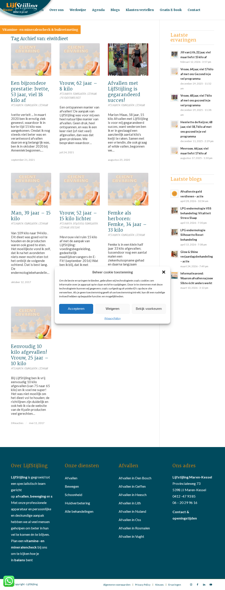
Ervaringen (30, 105)
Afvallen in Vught (131, 536)
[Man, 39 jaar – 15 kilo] (31, 189)
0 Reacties (17, 423)
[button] (163, 272)
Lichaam (43, 105)
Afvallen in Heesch (133, 495)
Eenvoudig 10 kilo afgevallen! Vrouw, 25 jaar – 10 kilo (30, 355)
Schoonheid (73, 495)
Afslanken (17, 105)
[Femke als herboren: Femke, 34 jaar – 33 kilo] (128, 189)
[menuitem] (8, 10)
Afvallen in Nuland (132, 511)
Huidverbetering (77, 503)
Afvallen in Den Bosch (135, 478)
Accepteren (76, 308)
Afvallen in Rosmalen (134, 528)
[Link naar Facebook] (197, 584)
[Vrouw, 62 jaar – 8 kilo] (80, 59)
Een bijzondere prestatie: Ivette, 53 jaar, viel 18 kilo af (30, 91)
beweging (38, 496)
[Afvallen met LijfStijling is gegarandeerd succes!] (128, 59)
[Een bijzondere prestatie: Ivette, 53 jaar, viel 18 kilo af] (31, 59)
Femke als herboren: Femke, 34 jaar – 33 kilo (127, 221)
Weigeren (112, 308)
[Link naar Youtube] (210, 584)
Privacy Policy (113, 318)
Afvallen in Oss (130, 520)
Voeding (75, 227)
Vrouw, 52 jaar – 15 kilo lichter (78, 215)
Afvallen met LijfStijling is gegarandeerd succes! (124, 91)
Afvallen (71, 478)
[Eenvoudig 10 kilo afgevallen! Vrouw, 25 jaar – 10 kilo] (31, 323)
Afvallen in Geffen (132, 486)
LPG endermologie (70, 97)
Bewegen (78, 223)
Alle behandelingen (79, 511)
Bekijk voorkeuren (149, 308)
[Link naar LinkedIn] (204, 584)
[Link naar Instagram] (191, 584)
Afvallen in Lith (130, 503)
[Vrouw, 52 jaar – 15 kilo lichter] (80, 189)
